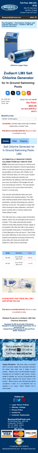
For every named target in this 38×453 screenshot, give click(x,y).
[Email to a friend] (23, 93)
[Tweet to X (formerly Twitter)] (13, 93)
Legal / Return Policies (20, 405)
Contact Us (16, 412)
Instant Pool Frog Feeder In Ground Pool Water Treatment (19, 330)
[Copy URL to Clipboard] (29, 93)
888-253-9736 (33, 4)
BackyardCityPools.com (11, 17)
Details (6, 141)
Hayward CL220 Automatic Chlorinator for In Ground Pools (19, 326)
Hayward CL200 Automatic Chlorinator (19, 324)
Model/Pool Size (7, 116)
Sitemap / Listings (18, 407)
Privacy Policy (17, 410)
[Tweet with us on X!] (19, 401)
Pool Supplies (7, 23)
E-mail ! (15, 349)
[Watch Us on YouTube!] (23, 401)
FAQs (14, 141)
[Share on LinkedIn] (18, 93)
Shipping (23, 141)
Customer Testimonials (20, 415)
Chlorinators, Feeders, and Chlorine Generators (18, 24)
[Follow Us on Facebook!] (15, 401)
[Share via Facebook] (8, 93)
